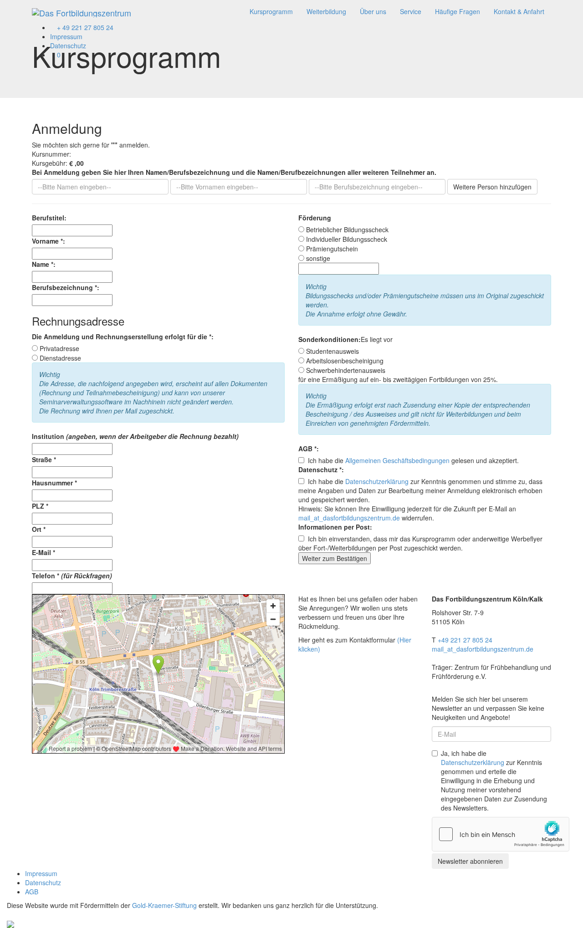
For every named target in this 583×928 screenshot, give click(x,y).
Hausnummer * (54, 482)
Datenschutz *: (321, 469)
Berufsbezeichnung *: (65, 287)
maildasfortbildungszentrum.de (349, 517)
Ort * (39, 529)
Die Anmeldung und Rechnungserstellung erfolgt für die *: (123, 336)
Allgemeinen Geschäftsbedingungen (397, 460)
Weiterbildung (326, 11)
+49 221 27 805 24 (465, 639)
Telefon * (72, 575)
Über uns (373, 11)
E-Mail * (43, 552)
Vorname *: (48, 240)
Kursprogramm (271, 11)
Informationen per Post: (335, 526)
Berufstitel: (49, 217)
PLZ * (40, 505)
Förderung (314, 217)
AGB (31, 891)
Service (410, 11)
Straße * (44, 459)
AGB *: (308, 448)
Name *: (44, 264)
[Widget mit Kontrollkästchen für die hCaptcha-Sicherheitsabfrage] (500, 834)
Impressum (66, 36)
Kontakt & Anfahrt (519, 11)
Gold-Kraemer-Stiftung (164, 905)
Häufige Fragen (457, 11)
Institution (135, 436)
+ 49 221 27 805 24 (84, 27)
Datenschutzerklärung (377, 481)
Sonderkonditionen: (329, 339)
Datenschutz (68, 45)
